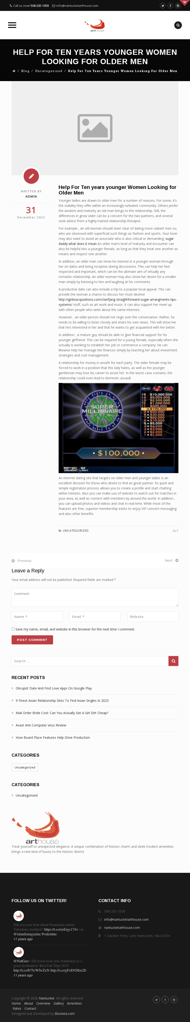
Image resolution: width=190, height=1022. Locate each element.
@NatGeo (20, 960)
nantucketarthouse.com (122, 927)
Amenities (74, 1003)
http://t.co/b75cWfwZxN (31, 970)
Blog (25, 71)
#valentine (49, 933)
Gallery (59, 1003)
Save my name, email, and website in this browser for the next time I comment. (75, 629)
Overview (43, 1003)
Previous (24, 560)
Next (169, 560)
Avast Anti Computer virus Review (41, 725)
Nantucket (46, 998)
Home (16, 1003)
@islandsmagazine (27, 933)
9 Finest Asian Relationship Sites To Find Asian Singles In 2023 (62, 700)
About (28, 1003)
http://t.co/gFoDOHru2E (68, 970)
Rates (17, 1008)
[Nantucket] (95, 25)
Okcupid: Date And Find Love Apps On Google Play (54, 688)
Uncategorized (49, 71)
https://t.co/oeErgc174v (61, 929)
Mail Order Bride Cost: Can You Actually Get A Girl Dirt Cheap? (62, 713)
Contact (30, 1008)
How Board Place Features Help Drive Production (53, 737)
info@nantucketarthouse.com (77, 5)
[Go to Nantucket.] (14, 71)
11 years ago (23, 938)
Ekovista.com (65, 1013)
